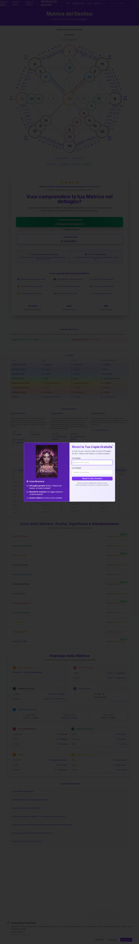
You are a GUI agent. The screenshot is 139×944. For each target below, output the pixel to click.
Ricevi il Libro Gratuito (92, 478)
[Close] (112, 445)
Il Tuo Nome (76, 458)
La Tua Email (76, 468)
